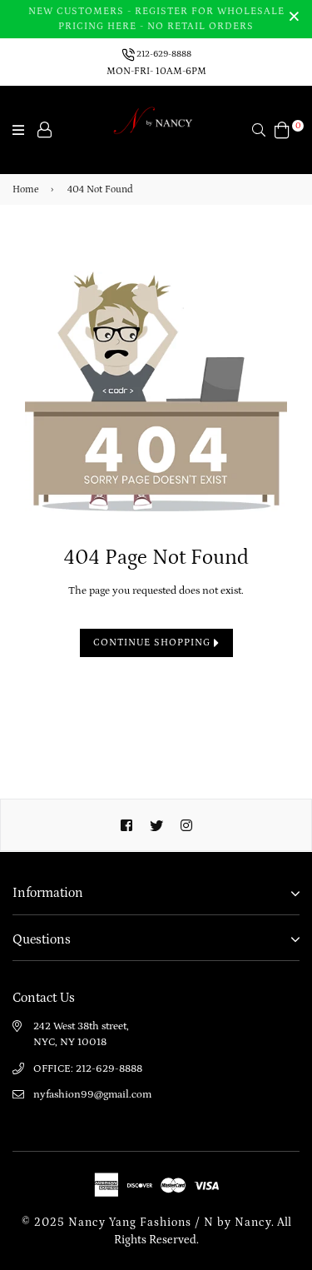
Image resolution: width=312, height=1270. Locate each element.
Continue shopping (153, 642)
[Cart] (282, 129)
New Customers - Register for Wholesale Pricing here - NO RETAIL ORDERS (156, 19)
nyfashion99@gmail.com (92, 1094)
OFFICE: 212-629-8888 (87, 1069)
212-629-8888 (163, 53)
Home (25, 189)
